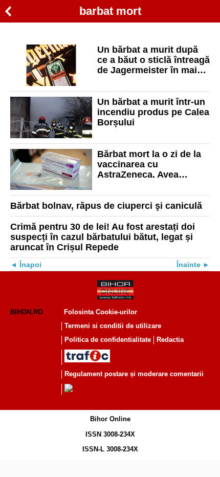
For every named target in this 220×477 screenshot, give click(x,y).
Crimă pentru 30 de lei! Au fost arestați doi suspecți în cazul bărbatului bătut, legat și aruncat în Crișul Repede (102, 237)
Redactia (170, 339)
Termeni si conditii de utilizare (112, 326)
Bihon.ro (26, 312)
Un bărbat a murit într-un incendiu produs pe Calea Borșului (153, 112)
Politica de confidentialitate (107, 339)
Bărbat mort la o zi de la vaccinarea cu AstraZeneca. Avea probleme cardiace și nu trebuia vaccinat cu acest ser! (152, 164)
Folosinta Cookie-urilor (100, 312)
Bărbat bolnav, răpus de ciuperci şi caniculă (106, 206)
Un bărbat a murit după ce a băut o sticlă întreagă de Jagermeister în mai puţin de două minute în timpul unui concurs (153, 60)
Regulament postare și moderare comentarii (134, 374)
